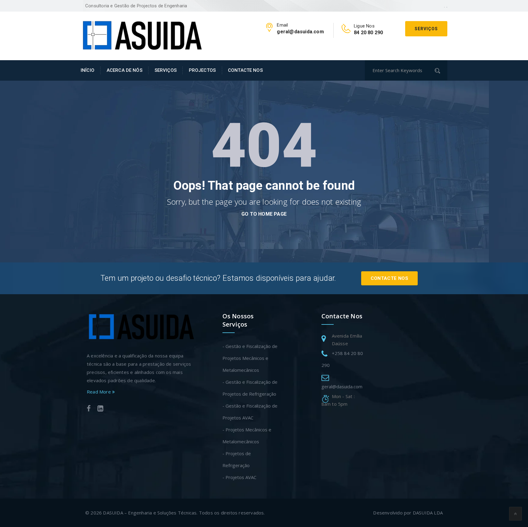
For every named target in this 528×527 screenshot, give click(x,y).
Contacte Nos (390, 278)
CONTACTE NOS (245, 70)
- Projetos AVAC (239, 477)
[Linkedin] (100, 409)
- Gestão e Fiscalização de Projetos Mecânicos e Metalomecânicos (249, 358)
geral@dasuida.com (341, 386)
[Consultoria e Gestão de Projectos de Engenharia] (142, 35)
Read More (99, 392)
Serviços (426, 28)
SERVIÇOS (166, 70)
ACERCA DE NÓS (124, 70)
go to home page (264, 214)
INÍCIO (87, 70)
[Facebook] (89, 409)
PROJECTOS (202, 70)
